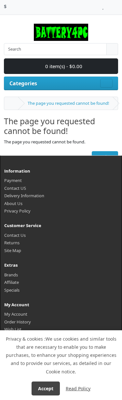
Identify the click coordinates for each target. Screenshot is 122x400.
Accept (45, 388)
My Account (15, 314)
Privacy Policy (17, 211)
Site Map (12, 250)
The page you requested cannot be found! (68, 103)
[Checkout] (116, 5)
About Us (13, 203)
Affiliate (11, 282)
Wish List (12, 329)
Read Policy (78, 388)
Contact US (15, 188)
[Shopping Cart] (109, 5)
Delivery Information (24, 196)
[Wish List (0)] (103, 5)
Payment (13, 180)
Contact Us (15, 235)
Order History (17, 322)
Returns (12, 243)
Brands (11, 275)
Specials (12, 290)
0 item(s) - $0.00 (63, 66)
